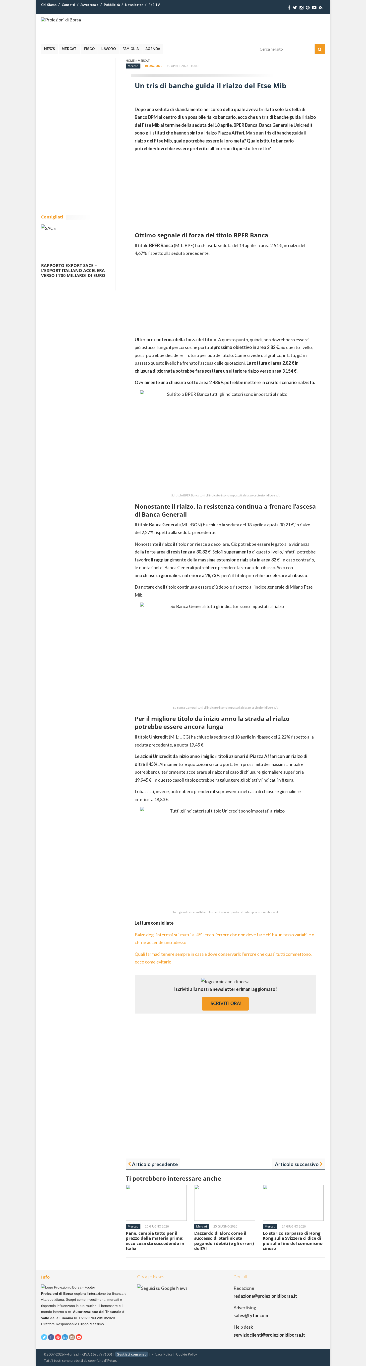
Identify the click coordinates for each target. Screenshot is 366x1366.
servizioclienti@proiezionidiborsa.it (269, 1335)
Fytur (111, 1360)
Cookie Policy (186, 1354)
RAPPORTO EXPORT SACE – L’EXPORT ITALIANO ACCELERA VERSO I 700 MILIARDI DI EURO (73, 270)
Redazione (153, 66)
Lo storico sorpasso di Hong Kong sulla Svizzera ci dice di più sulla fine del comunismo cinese (293, 1240)
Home (130, 61)
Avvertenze (89, 5)
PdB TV (154, 5)
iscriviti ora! (225, 1003)
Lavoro (108, 49)
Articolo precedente (155, 1164)
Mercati (69, 49)
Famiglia (130, 49)
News (49, 49)
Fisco (89, 49)
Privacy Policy (162, 1354)
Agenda (152, 49)
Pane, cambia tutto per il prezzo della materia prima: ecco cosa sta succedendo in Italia (155, 1240)
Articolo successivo (297, 1164)
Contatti (68, 5)
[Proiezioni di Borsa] (61, 19)
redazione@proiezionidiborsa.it (265, 1296)
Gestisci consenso (132, 1354)
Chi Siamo (49, 5)
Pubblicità (112, 5)
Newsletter (134, 5)
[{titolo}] (289, 7)
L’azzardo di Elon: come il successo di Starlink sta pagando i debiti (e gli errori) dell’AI (224, 1240)
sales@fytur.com (251, 1315)
